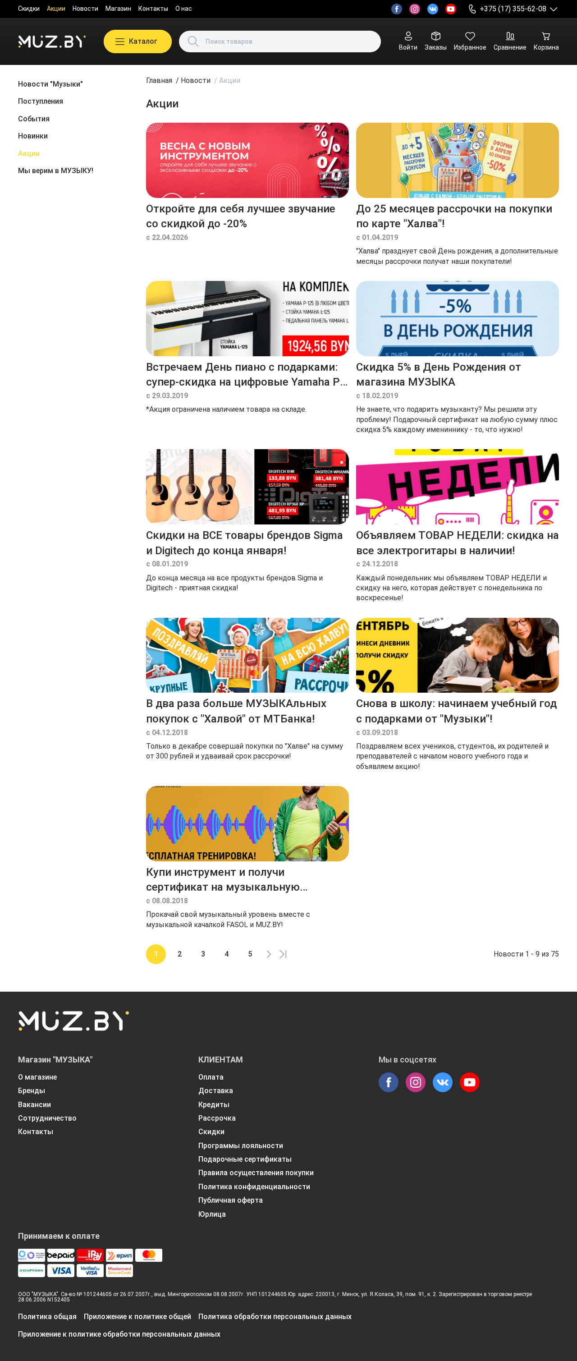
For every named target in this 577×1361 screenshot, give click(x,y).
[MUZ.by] (52, 41)
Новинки (33, 136)
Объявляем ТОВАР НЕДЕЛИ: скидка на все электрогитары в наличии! (457, 543)
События (34, 119)
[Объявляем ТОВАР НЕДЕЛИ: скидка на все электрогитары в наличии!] (457, 486)
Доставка (215, 1090)
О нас (183, 8)
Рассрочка (217, 1118)
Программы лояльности (240, 1145)
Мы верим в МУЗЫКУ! (55, 170)
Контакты (153, 8)
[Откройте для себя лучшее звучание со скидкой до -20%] (247, 160)
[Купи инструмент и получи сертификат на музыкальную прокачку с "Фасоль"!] (247, 823)
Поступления (40, 101)
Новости (85, 8)
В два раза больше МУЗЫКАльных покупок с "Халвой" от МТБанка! (236, 711)
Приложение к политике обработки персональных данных (119, 1334)
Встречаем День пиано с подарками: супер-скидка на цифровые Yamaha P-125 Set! (244, 375)
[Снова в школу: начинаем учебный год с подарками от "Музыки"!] (457, 655)
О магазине (37, 1077)
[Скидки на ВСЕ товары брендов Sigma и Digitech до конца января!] (247, 486)
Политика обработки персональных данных (275, 1316)
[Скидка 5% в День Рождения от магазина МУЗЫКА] (457, 318)
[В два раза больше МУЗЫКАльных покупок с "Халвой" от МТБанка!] (247, 655)
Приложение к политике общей (137, 1316)
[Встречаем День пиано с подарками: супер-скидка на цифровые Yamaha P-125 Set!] (247, 318)
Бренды (31, 1090)
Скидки (29, 8)
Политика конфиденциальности (254, 1186)
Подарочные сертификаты (245, 1159)
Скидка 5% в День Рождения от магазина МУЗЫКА (438, 375)
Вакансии (34, 1104)
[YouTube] (450, 9)
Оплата (211, 1077)
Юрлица (212, 1214)
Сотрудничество (47, 1118)
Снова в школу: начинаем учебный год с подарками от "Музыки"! (456, 711)
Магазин (118, 8)
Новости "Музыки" (50, 84)
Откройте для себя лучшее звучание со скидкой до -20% (240, 216)
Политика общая (47, 1316)
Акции (56, 8)
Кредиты (213, 1104)
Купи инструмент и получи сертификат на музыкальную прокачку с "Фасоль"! (223, 880)
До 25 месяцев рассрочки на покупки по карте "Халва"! (454, 216)
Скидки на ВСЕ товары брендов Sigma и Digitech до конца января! (244, 543)
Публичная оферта (230, 1200)
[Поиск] (193, 41)
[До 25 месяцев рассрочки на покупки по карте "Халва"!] (457, 160)
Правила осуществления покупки (256, 1172)
